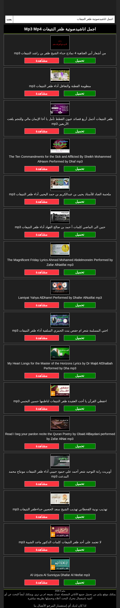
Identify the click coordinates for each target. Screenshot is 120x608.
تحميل (79, 60)
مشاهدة (42, 60)
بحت (9, 19)
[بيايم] (60, 8)
